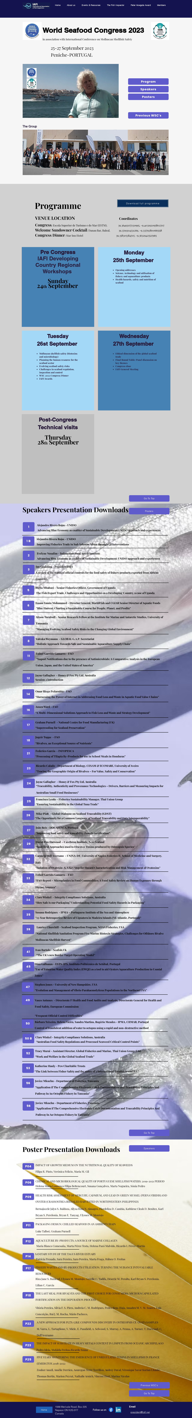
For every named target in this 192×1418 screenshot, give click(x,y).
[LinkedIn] (118, 1410)
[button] (115, 114)
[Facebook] (111, 1410)
